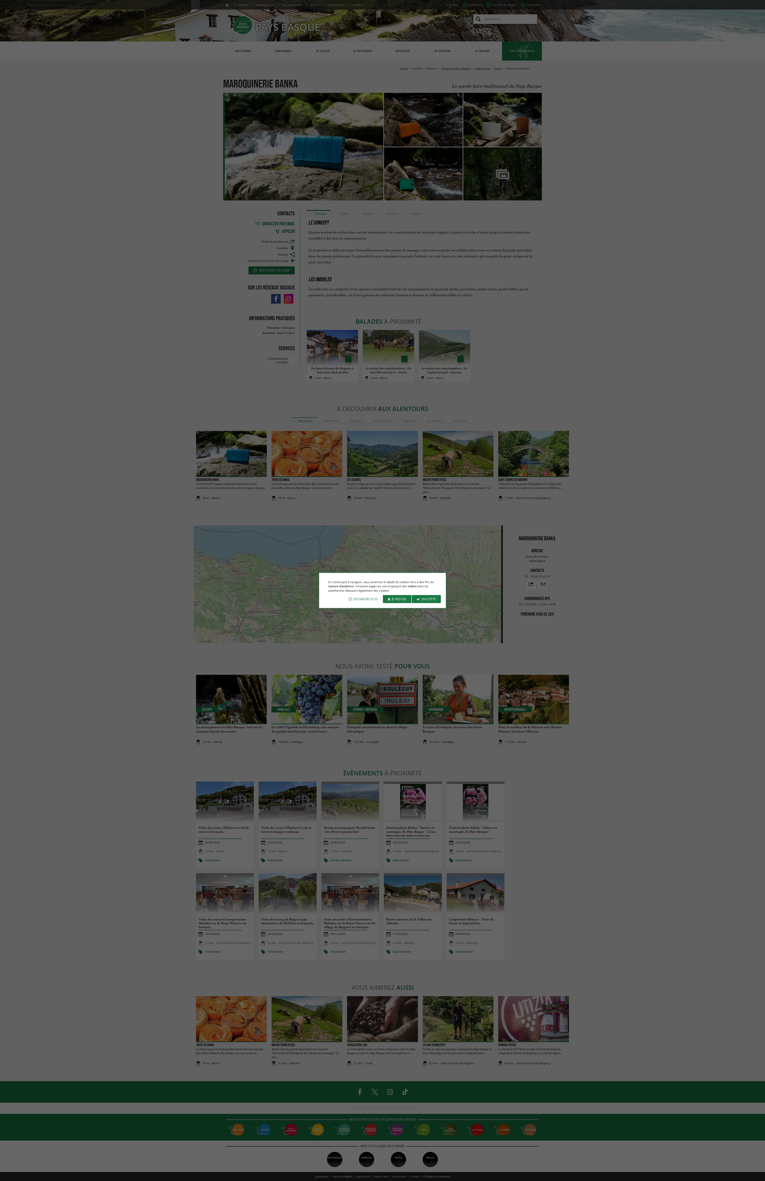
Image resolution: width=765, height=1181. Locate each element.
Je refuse (399, 599)
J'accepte (428, 599)
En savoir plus (365, 599)
